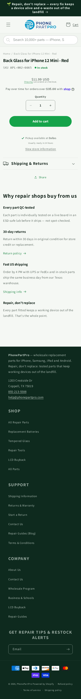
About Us (14, 570)
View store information (40, 149)
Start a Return (17, 515)
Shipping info (12, 292)
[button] (8, 24)
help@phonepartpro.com (26, 397)
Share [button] (43, 177)
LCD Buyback (17, 460)
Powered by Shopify (43, 683)
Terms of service (32, 690)
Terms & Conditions (21, 543)
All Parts (14, 469)
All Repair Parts (18, 422)
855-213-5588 (17, 392)
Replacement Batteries (23, 431)
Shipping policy (53, 690)
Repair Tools (16, 450)
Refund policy (65, 683)
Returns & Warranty (21, 505)
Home (6, 53)
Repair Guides (17, 616)
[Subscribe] (67, 649)
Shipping (28, 81)
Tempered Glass (19, 441)
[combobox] (40, 39)
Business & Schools (21, 598)
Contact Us (15, 524)
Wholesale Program (21, 588)
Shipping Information (22, 496)
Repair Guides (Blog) (22, 533)
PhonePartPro (24, 683)
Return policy (12, 253)
